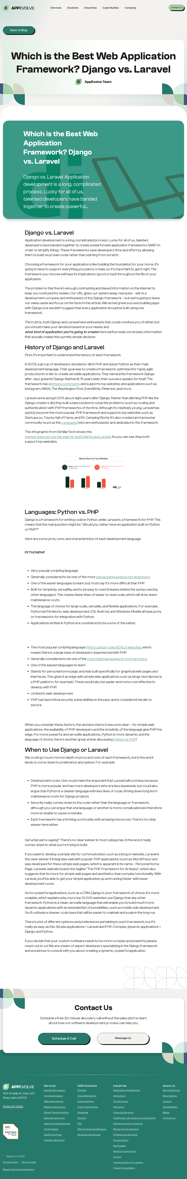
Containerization (53, 1096)
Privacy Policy (10, 1162)
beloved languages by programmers (123, 577)
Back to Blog (18, 30)
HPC (79, 1123)
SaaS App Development (57, 1123)
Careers (167, 1101)
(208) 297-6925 (13, 1106)
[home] (25, 8)
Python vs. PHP (124, 739)
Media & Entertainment (126, 1129)
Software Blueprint (54, 1140)
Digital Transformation (56, 1112)
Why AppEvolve (171, 1090)
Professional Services (125, 1134)
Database (82, 1112)
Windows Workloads (89, 1134)
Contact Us (176, 7)
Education (118, 1107)
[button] (56, 8)
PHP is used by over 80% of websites (113, 647)
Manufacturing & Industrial (127, 1123)
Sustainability (170, 1107)
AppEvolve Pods (53, 1134)
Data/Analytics (85, 1101)
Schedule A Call (64, 1038)
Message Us (123, 1038)
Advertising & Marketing (126, 1090)
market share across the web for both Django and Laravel (68, 437)
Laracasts (69, 423)
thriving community (65, 384)
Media (166, 1112)
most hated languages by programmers (117, 659)
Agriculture (119, 1096)
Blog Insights (170, 1096)
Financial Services (123, 1112)
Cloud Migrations (86, 1096)
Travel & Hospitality (124, 1168)
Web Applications (53, 1101)
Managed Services (54, 1118)
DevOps (81, 1090)
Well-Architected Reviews (91, 1129)
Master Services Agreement (18, 1169)
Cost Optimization (87, 1107)
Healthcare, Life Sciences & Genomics (134, 1118)
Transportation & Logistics (128, 1162)
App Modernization (54, 1090)
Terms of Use (28, 1162)
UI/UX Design (51, 1129)
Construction (120, 1101)
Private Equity (120, 1140)
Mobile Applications (55, 1107)
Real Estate (119, 1146)
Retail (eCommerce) (124, 1151)
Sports (117, 1157)
